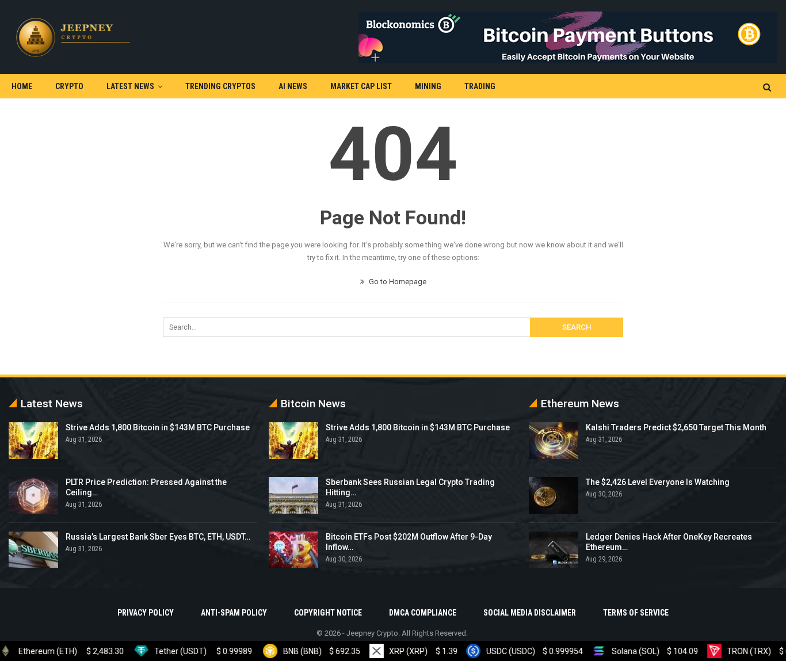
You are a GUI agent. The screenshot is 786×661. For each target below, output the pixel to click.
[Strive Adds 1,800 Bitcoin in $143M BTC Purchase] (33, 440)
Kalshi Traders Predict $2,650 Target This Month (676, 427)
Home (22, 86)
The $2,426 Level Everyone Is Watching (658, 482)
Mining (428, 86)
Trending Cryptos (220, 86)
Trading (479, 86)
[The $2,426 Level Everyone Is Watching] (553, 495)
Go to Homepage (396, 281)
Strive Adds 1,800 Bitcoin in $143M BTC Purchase (158, 427)
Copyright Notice (328, 612)
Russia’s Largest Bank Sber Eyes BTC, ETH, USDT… (158, 536)
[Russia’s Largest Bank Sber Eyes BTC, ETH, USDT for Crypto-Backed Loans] (33, 550)
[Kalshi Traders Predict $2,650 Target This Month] (553, 440)
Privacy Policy (145, 612)
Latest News (130, 86)
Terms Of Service (636, 612)
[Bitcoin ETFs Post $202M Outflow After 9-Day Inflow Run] (293, 550)
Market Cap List (361, 86)
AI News (292, 86)
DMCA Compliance (422, 612)
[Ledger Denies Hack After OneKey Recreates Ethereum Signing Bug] (553, 550)
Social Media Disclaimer (529, 612)
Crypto (69, 86)
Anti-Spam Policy (234, 612)
